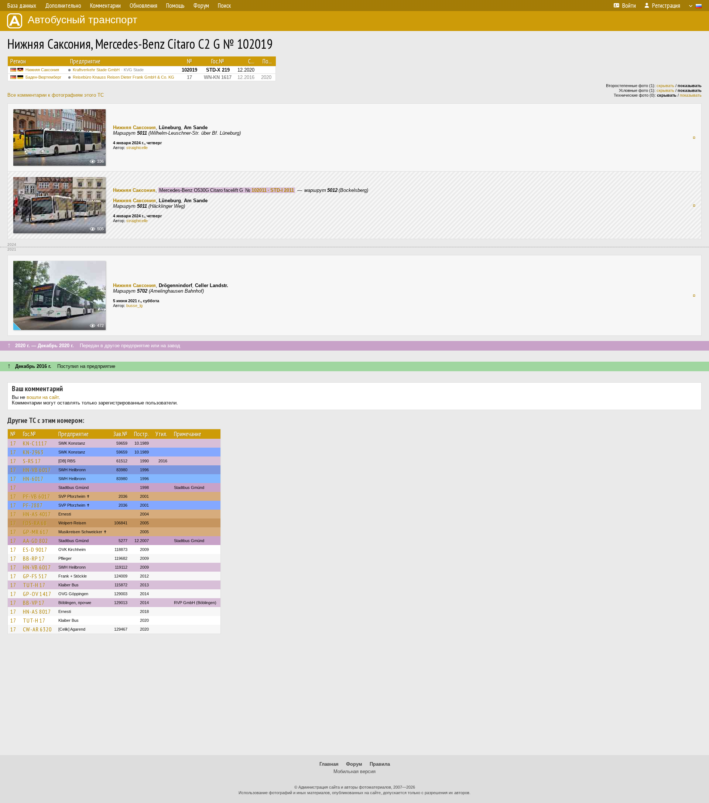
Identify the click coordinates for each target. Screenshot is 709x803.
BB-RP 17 (34, 558)
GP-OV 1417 (37, 593)
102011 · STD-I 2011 (272, 190)
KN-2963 (33, 452)
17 (13, 443)
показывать (691, 95)
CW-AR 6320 (37, 629)
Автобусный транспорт (82, 19)
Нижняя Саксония (42, 70)
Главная (329, 764)
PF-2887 (33, 505)
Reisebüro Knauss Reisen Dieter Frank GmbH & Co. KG (123, 77)
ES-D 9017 (35, 549)
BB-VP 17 (34, 602)
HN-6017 (33, 478)
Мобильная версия (354, 771)
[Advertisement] (354, 697)
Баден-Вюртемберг (43, 77)
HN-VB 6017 (37, 469)
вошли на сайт (43, 397)
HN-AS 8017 (37, 611)
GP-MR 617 (36, 531)
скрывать (665, 85)
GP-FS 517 (35, 576)
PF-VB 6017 (36, 496)
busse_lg (134, 305)
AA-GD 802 (35, 540)
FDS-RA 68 (35, 523)
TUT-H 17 (34, 585)
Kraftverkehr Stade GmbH (108, 70)
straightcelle (137, 147)
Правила (380, 764)
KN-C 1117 (35, 443)
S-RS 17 (32, 461)
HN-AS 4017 (37, 514)
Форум (354, 764)
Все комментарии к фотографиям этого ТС (55, 95)
